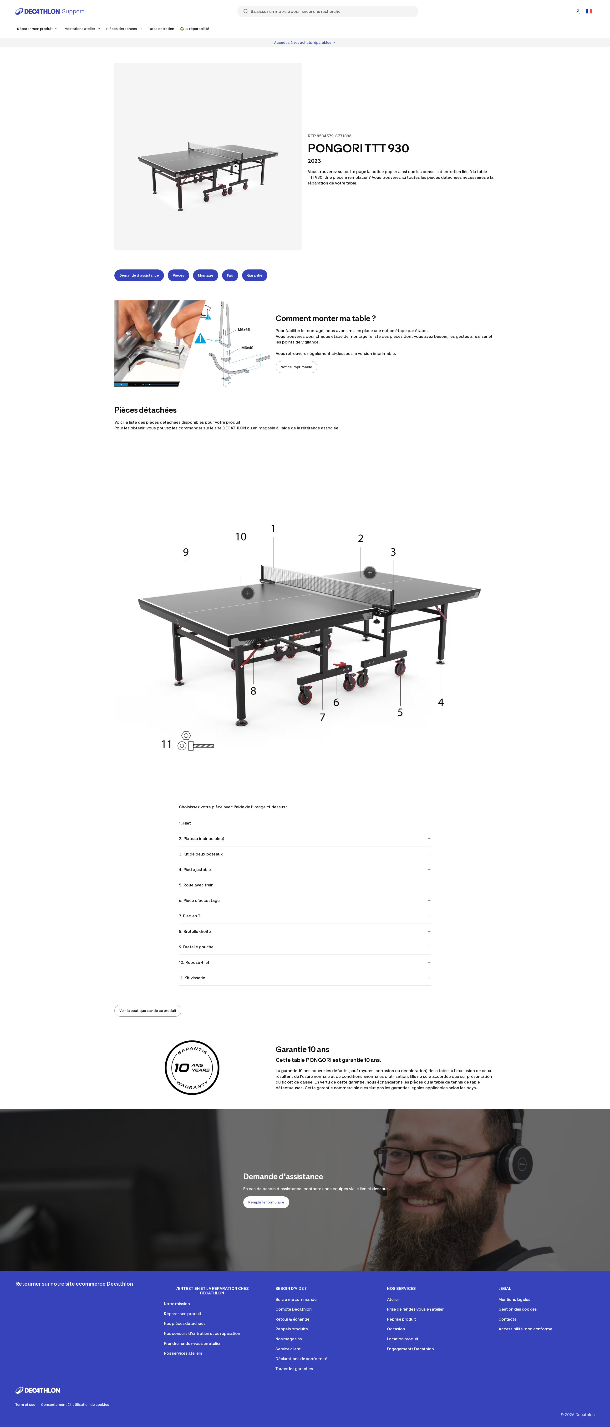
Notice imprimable (296, 367)
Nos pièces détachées (185, 1323)
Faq (230, 275)
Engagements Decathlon (410, 1349)
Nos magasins (288, 1339)
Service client (288, 1349)
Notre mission (177, 1303)
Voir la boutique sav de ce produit (147, 1011)
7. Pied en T (189, 916)
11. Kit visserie (192, 977)
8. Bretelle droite (195, 931)
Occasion (396, 1329)
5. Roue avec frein (196, 885)
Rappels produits (291, 1329)
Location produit (402, 1339)
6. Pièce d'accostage (199, 900)
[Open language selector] (589, 11)
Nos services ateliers (183, 1353)
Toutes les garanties (294, 1368)
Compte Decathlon (293, 1309)
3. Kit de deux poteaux (201, 854)
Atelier (393, 1299)
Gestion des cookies (517, 1309)
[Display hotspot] (370, 572)
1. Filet (185, 823)
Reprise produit (401, 1319)
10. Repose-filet (194, 962)
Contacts (507, 1319)
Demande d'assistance (139, 275)
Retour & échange (292, 1319)
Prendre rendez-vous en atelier (192, 1343)
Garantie (254, 275)
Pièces (178, 275)
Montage (205, 275)
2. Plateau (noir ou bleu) (201, 838)
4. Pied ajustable (195, 869)
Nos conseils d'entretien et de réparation (202, 1333)
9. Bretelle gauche (196, 947)
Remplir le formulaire (266, 1202)
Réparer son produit (182, 1313)
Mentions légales (514, 1299)
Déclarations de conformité (301, 1358)
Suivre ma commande (296, 1299)
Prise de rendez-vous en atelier (415, 1309)
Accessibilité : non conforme (525, 1329)
